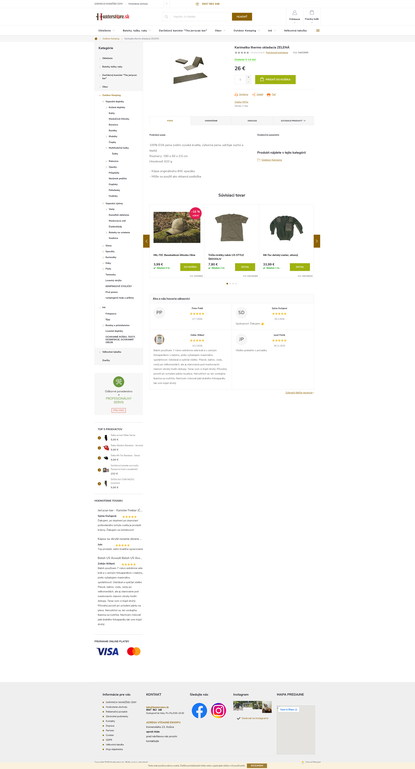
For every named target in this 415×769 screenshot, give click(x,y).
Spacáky (110, 251)
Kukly (112, 113)
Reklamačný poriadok (116, 711)
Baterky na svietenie (119, 232)
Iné (103, 307)
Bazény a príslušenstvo (118, 325)
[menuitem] (107, 31)
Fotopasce (111, 313)
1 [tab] (227, 283)
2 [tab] (230, 283)
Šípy (108, 319)
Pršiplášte (114, 172)
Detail (245, 267)
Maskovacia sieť (117, 220)
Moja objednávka (114, 749)
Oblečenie (107, 58)
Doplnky (113, 184)
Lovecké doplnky (114, 331)
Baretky (113, 130)
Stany (109, 245)
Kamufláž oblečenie (119, 215)
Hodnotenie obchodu (138, 3)
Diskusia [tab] (252, 120)
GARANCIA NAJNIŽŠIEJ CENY (109, 3)
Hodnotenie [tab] (211, 120)
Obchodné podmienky (117, 716)
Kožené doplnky (117, 107)
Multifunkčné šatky (119, 147)
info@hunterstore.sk (157, 707)
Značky (106, 360)
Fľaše (108, 268)
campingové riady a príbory (120, 297)
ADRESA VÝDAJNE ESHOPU (163, 722)
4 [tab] (236, 283)
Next (317, 241)
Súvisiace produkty (291, 120)
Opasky (113, 167)
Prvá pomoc (112, 292)
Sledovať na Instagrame (255, 718)
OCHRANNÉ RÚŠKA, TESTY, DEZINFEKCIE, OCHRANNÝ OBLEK (120, 339)
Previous (146, 241)
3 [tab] (233, 283)
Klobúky (113, 136)
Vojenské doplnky (115, 101)
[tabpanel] (177, 241)
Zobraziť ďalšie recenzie (298, 392)
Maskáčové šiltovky (119, 118)
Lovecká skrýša (114, 280)
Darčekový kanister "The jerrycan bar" (119, 77)
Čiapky (112, 142)
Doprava (110, 725)
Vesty (111, 209)
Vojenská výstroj (114, 203)
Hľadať (242, 16)
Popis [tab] (170, 120)
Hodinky (113, 196)
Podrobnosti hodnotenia (277, 52)
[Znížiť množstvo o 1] (248, 82)
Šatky (115, 153)
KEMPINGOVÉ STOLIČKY (119, 286)
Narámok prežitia (118, 178)
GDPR (109, 739)
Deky (108, 263)
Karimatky (111, 257)
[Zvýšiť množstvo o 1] (248, 77)
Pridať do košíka (278, 79)
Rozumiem (257, 765)
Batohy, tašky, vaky (112, 66)
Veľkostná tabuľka (111, 351)
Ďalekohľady (115, 226)
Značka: (241, 102)
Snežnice (113, 238)
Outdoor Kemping (111, 95)
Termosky (111, 274)
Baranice (113, 124)
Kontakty (110, 721)
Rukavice (113, 161)
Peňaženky (114, 190)
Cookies (110, 735)
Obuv (105, 86)
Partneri (110, 730)
